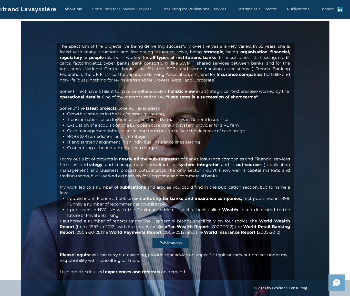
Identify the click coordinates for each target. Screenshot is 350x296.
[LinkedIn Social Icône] (340, 9)
